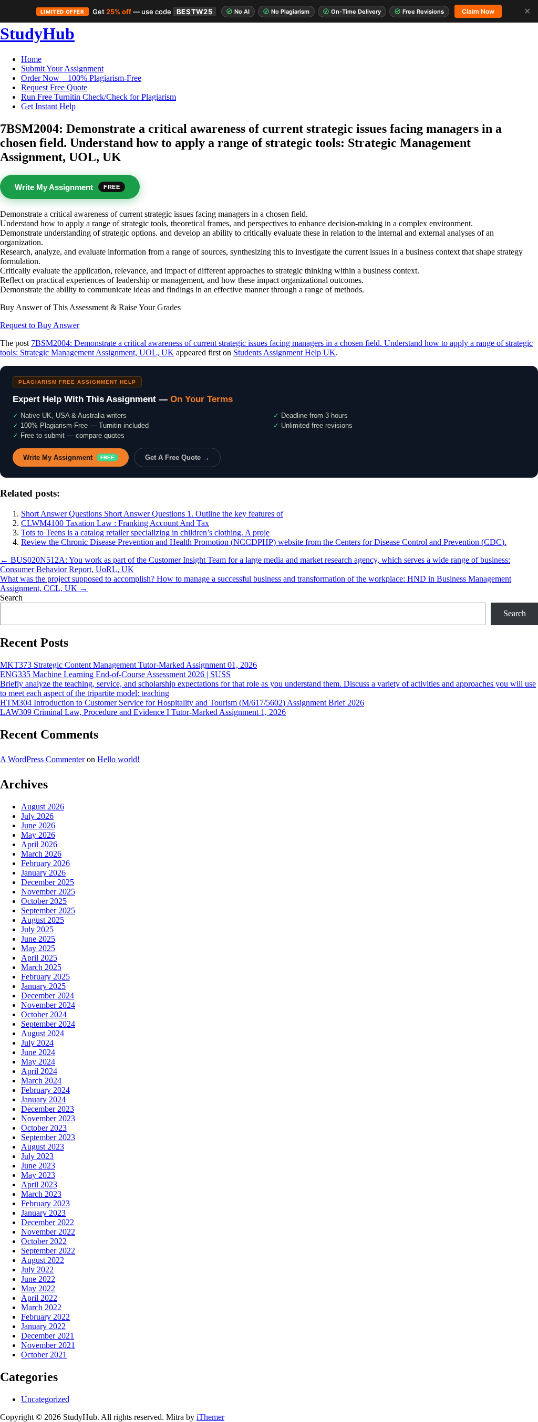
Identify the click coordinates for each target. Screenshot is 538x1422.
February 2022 (45, 1316)
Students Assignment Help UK (284, 352)
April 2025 (39, 957)
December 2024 (47, 995)
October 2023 (44, 1127)
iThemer (210, 1417)
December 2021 (47, 1335)
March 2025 (41, 967)
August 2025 (42, 919)
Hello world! (118, 759)
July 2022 (37, 1269)
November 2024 (48, 1004)
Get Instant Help (48, 106)
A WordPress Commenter (42, 759)
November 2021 (48, 1345)
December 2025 (47, 882)
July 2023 (37, 1156)
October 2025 (44, 901)
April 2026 (39, 844)
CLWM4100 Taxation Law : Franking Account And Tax (115, 523)
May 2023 (38, 1175)
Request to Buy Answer (39, 325)
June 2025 (38, 938)
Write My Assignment (69, 457)
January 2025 (43, 986)
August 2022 (42, 1260)
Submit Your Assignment (62, 68)
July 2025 (37, 929)
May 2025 (38, 948)
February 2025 (45, 976)
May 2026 (38, 834)
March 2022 (41, 1307)
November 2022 (48, 1231)
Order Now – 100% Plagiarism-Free (81, 77)
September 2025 (48, 910)
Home (31, 59)
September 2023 (48, 1137)
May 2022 (38, 1288)
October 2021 (44, 1354)
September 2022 (48, 1250)
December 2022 (47, 1222)
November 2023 (48, 1118)
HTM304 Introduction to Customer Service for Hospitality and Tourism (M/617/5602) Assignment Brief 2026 (182, 702)
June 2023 (38, 1165)
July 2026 (37, 816)
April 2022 (39, 1297)
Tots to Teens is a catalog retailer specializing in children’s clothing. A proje (145, 532)
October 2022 (44, 1241)
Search (11, 597)
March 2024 (41, 1080)
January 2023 (43, 1212)
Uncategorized (45, 1399)
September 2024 (48, 1023)
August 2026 (42, 806)
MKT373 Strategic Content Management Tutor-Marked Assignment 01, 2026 (128, 664)
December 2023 (47, 1108)
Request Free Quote (54, 87)
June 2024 (38, 1052)
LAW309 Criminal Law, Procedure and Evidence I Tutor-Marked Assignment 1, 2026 (143, 712)
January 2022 (43, 1326)
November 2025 (48, 891)
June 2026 (38, 825)
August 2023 (42, 1146)
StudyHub (37, 33)
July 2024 (37, 1042)
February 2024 (45, 1090)
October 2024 (44, 1014)
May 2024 (38, 1061)
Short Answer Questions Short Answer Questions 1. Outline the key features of (152, 513)
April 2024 (39, 1071)
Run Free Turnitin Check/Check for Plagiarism (98, 96)
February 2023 (45, 1203)
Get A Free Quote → (177, 457)
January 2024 (43, 1099)
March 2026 (41, 853)
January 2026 (43, 872)
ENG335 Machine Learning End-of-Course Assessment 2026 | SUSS (115, 674)
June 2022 (38, 1278)
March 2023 (41, 1193)
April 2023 (39, 1184)
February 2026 (45, 863)
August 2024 (42, 1033)
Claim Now (478, 11)
